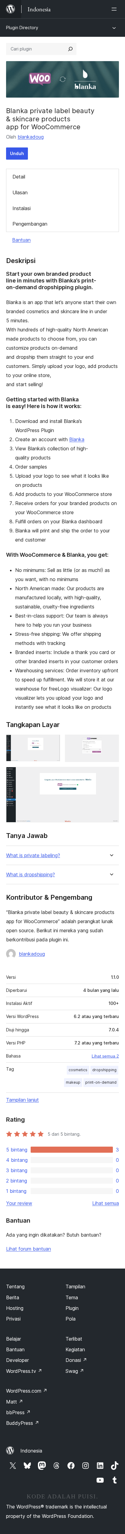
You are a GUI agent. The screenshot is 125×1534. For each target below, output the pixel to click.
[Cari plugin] (70, 49)
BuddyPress (22, 1423)
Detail (18, 177)
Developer (17, 1360)
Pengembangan (29, 224)
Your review (19, 1203)
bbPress (18, 1412)
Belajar (13, 1339)
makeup (73, 1082)
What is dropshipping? (30, 875)
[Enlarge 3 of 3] (111, 775)
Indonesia (31, 1451)
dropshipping (104, 1070)
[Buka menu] (115, 9)
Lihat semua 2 (105, 1056)
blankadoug (31, 137)
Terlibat (74, 1339)
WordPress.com (26, 1391)
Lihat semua (105, 1203)
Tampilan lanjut (22, 1100)
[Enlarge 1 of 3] (52, 743)
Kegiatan (75, 1349)
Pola (71, 1319)
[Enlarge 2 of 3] (111, 743)
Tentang (15, 1286)
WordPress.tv (24, 1371)
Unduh (17, 153)
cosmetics (78, 1070)
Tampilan (75, 1286)
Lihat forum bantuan (28, 1249)
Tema (72, 1297)
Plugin (72, 1308)
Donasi (76, 1360)
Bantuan (21, 240)
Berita (12, 1297)
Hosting (14, 1308)
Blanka (76, 439)
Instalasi (21, 208)
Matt (14, 1402)
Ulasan (20, 192)
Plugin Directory (22, 27)
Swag (75, 1371)
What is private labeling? (33, 855)
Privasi (13, 1319)
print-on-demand (101, 1082)
